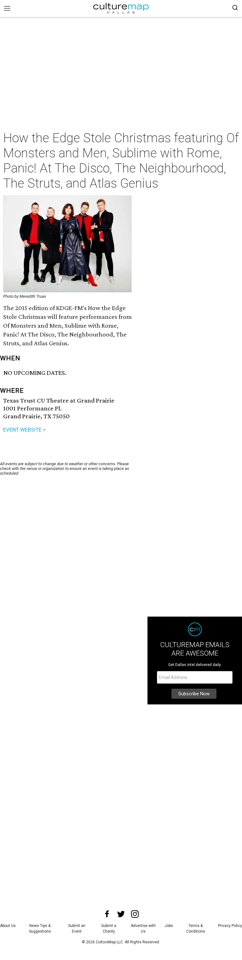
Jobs (168, 925)
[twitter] (121, 914)
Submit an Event (76, 928)
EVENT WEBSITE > (24, 429)
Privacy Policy (230, 925)
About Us (8, 925)
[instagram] (135, 914)
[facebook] (107, 914)
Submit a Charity (108, 928)
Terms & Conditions (195, 928)
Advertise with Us (143, 928)
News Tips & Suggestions (40, 928)
